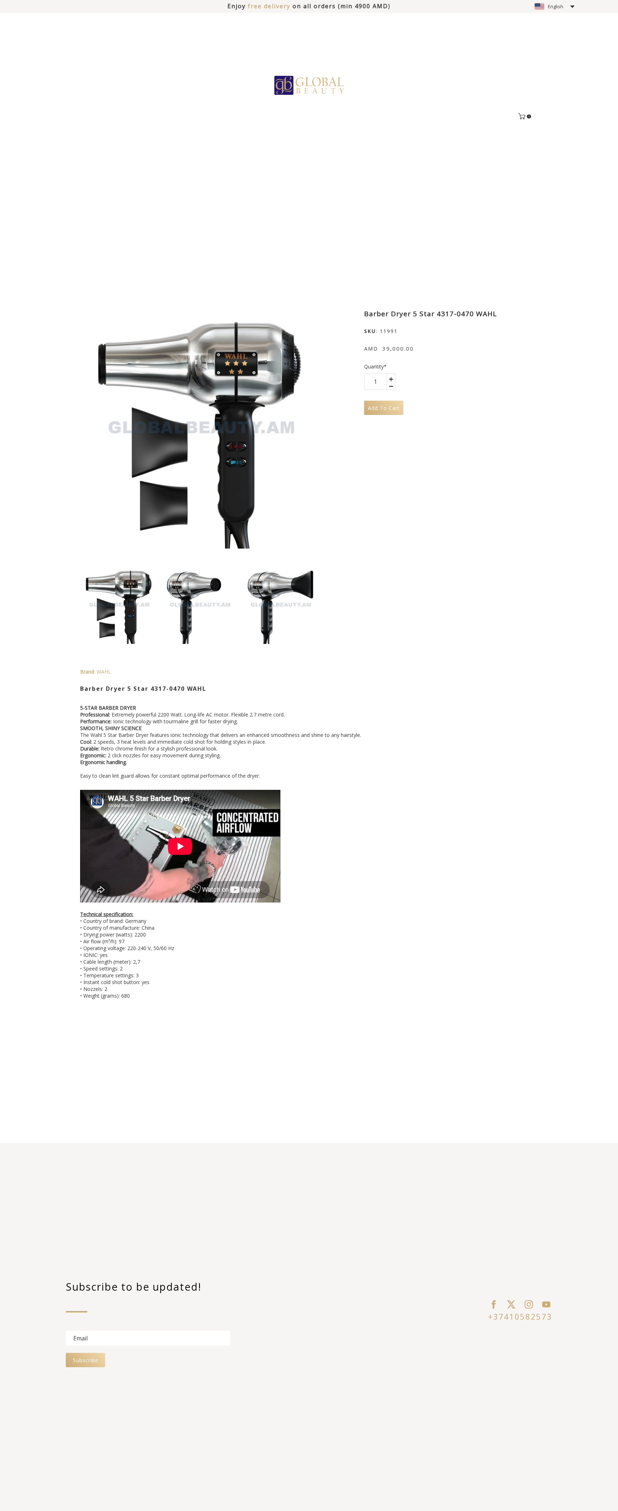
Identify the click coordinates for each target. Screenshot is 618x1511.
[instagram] (529, 1304)
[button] (554, 6)
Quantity (375, 366)
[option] (199, 429)
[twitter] (511, 1304)
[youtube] (546, 1304)
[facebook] (494, 1304)
